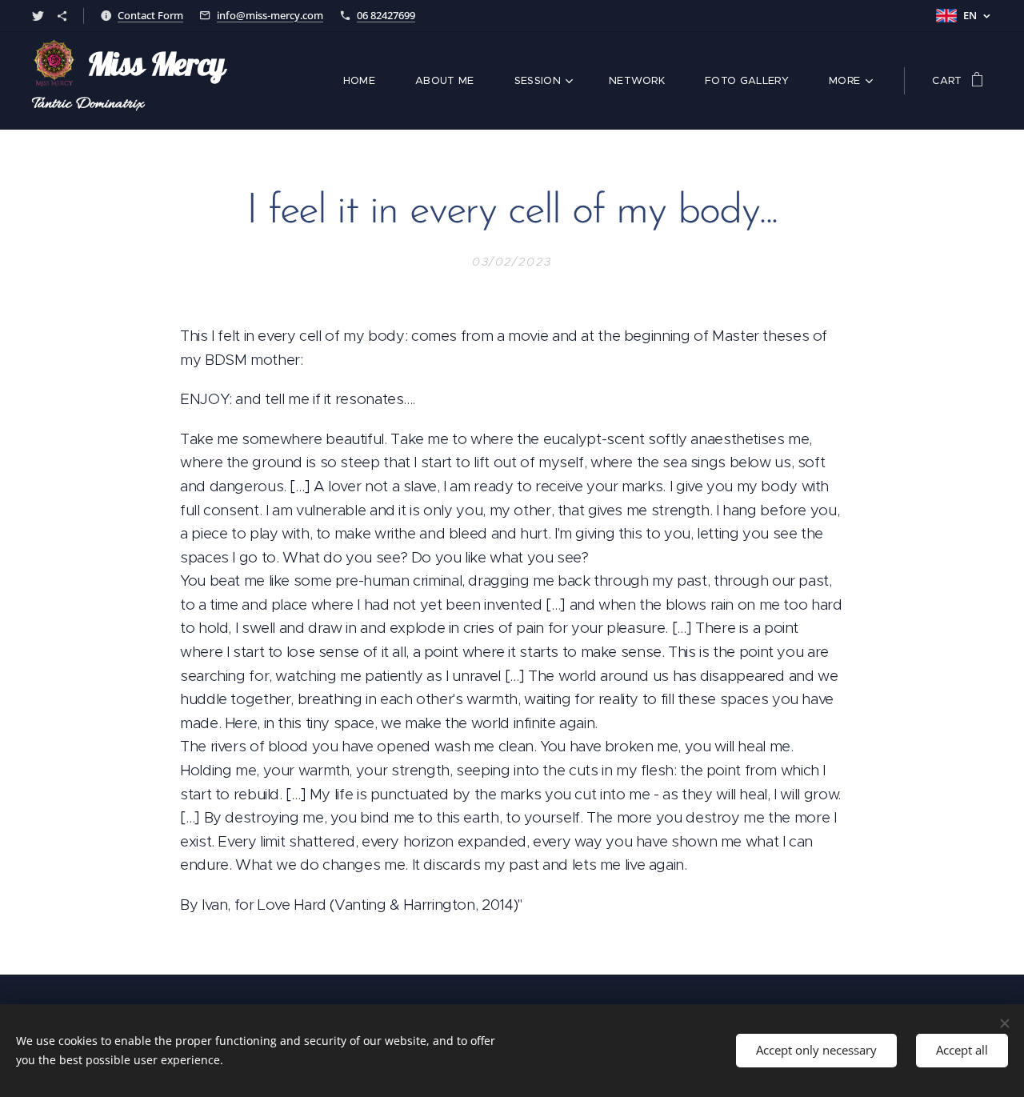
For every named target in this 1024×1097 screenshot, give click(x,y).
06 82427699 (386, 15)
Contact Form (150, 15)
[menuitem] (367, 81)
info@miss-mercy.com (270, 15)
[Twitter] (38, 16)
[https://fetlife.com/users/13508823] (62, 16)
